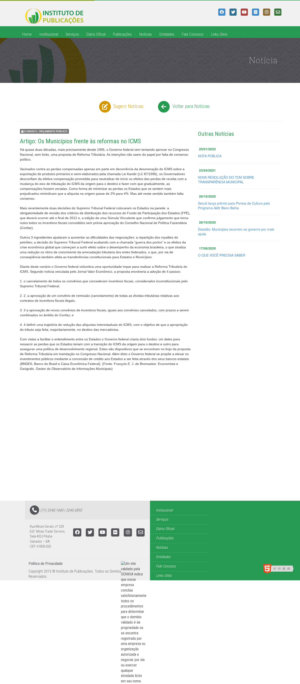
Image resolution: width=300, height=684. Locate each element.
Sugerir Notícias (127, 106)
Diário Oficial (95, 34)
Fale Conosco (192, 34)
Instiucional (164, 510)
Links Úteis (219, 34)
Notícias (145, 34)
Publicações (122, 34)
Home (27, 34)
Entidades (166, 34)
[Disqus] (150, 441)
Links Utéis (164, 575)
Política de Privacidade (46, 563)
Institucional (48, 34)
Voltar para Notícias (190, 106)
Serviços (72, 34)
